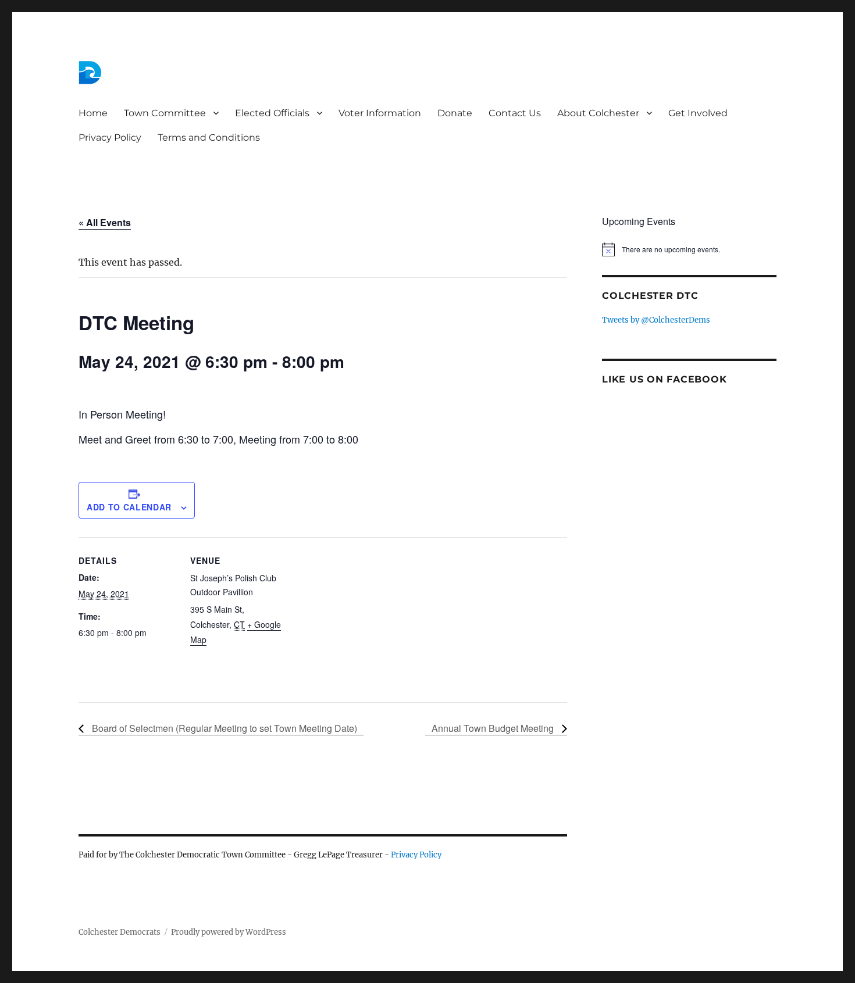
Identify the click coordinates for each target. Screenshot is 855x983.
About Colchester (598, 113)
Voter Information (380, 113)
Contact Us (515, 113)
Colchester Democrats (120, 932)
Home (93, 113)
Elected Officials (272, 113)
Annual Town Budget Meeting (494, 728)
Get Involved (698, 113)
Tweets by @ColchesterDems (656, 320)
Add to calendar (129, 507)
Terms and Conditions (209, 137)
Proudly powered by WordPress (228, 932)
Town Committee (165, 113)
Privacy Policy (110, 137)
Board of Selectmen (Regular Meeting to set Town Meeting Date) (223, 728)
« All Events (105, 222)
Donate (454, 113)
